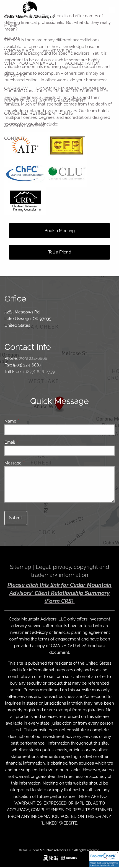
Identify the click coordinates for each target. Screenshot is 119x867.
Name (30, 421)
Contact (14, 138)
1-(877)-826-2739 (39, 371)
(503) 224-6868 (33, 358)
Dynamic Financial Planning (71, 88)
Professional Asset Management (45, 100)
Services (14, 75)
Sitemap (20, 567)
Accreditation (82, 63)
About (12, 38)
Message (33, 463)
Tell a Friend (59, 252)
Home (11, 25)
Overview (16, 88)
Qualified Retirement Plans (38, 113)
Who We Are (19, 50)
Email (29, 442)
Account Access (24, 125)
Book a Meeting (60, 230)
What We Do (58, 50)
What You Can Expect (30, 63)
